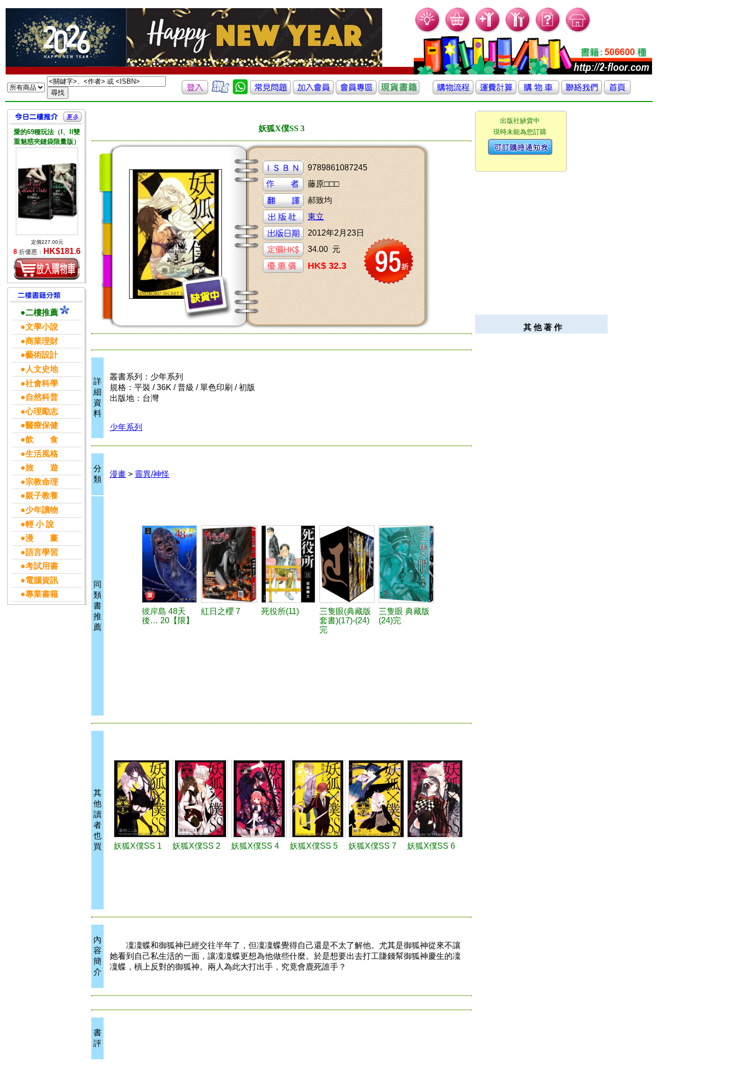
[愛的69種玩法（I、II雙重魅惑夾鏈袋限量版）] (47, 191)
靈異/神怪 (152, 474)
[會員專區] (356, 91)
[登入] (195, 91)
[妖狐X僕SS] (141, 798)
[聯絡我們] (581, 91)
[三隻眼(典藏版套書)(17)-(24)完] (347, 564)
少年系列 (126, 427)
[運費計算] (496, 91)
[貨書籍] (399, 91)
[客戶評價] (220, 91)
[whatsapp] (240, 91)
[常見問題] (548, 31)
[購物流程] (453, 91)
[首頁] (578, 31)
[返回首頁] (617, 91)
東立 (316, 216)
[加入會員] (488, 31)
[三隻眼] (407, 564)
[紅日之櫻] (229, 564)
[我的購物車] (458, 31)
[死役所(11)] (288, 564)
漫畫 (118, 474)
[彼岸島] (170, 564)
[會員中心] (518, 31)
